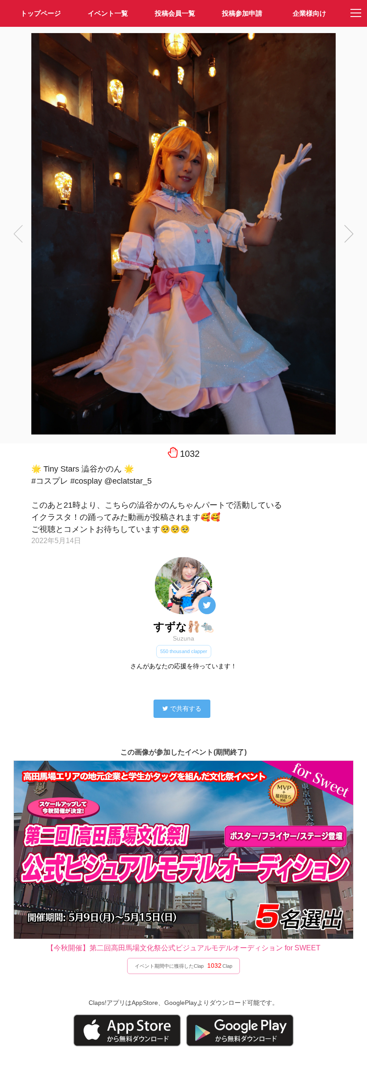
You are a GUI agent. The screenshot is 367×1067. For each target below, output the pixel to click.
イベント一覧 (108, 13)
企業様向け (309, 13)
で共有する (185, 708)
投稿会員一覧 (175, 13)
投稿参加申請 (242, 13)
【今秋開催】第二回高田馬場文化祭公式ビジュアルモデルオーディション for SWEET (183, 948)
